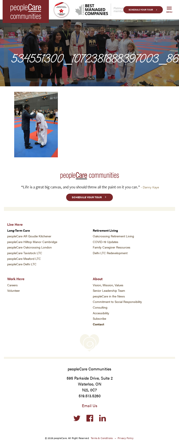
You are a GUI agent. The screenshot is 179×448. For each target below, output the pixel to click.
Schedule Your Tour (141, 9)
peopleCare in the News (109, 296)
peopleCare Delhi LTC (21, 264)
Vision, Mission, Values (108, 285)
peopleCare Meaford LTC (24, 259)
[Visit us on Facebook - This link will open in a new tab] (89, 418)
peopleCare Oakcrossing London (29, 247)
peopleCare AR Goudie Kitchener (29, 236)
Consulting (100, 307)
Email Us (89, 405)
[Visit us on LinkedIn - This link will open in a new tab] (102, 418)
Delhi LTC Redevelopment (110, 253)
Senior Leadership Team (109, 290)
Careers (12, 285)
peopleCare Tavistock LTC (24, 253)
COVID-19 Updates (105, 242)
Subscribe (99, 318)
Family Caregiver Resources (111, 247)
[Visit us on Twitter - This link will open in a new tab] (77, 418)
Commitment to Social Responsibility (117, 302)
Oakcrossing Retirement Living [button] (113, 236)
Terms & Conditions (102, 438)
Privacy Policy (126, 438)
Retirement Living (105, 230)
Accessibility (101, 313)
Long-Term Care (18, 230)
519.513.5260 (90, 395)
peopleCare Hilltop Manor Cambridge (32, 242)
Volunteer (13, 290)
